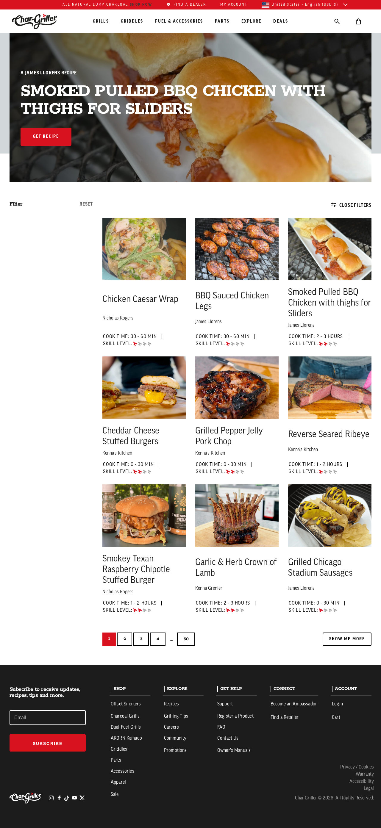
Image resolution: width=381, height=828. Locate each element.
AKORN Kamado (126, 738)
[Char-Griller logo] (26, 798)
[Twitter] (82, 798)
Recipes (171, 704)
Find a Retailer (285, 717)
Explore (251, 21)
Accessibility (361, 781)
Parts (222, 21)
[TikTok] (66, 798)
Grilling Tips (176, 716)
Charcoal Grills (125, 716)
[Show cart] (358, 21)
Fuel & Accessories (179, 21)
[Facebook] (59, 798)
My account (233, 5)
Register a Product (235, 716)
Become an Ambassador (294, 704)
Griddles (132, 21)
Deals (280, 21)
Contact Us (228, 738)
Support (225, 704)
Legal (369, 788)
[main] (190, 332)
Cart (336, 717)
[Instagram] (51, 798)
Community (175, 738)
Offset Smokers (126, 704)
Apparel (118, 782)
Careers (171, 727)
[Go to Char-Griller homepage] (40, 21)
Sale (115, 794)
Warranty (365, 774)
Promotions (175, 750)
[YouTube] (74, 798)
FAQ (221, 727)
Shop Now (141, 4)
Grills (101, 21)
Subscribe (48, 743)
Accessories (122, 771)
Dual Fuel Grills (126, 727)
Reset (86, 204)
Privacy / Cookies (357, 767)
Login (337, 704)
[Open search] (337, 21)
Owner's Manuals (234, 750)
